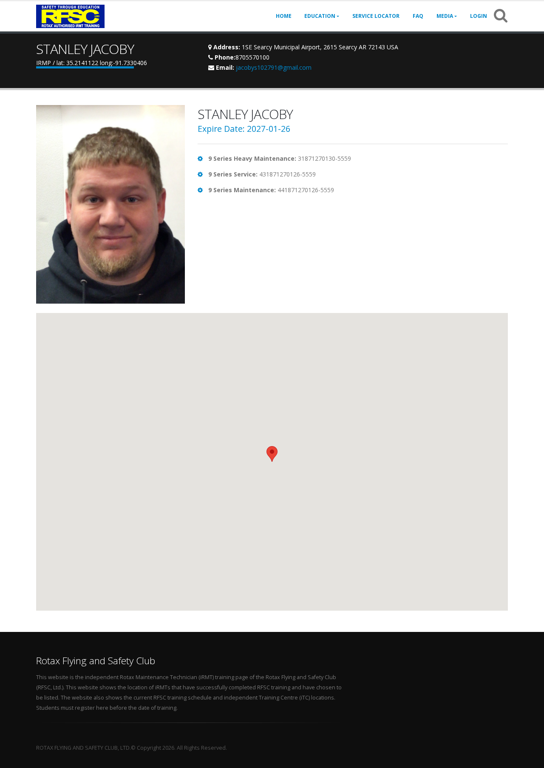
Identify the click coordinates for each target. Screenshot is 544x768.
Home (284, 16)
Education (319, 16)
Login (478, 16)
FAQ (418, 16)
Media (444, 16)
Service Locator (376, 16)
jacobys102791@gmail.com (274, 67)
